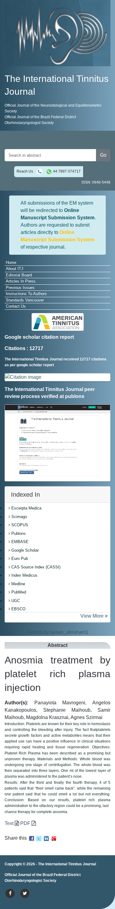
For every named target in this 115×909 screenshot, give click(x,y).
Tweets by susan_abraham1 (57, 632)
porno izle (29, 875)
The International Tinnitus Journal (67, 864)
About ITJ (14, 268)
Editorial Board (19, 275)
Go (103, 155)
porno (11, 875)
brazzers (64, 875)
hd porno (98, 875)
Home (11, 262)
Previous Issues (20, 287)
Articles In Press (21, 281)
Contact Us (16, 306)
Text (9, 823)
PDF (25, 823)
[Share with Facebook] (31, 838)
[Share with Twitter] (38, 838)
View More (92, 616)
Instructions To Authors (26, 293)
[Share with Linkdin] (46, 838)
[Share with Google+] (53, 838)
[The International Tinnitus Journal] (57, 32)
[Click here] (57, 377)
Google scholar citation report (39, 337)
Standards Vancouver (25, 300)
